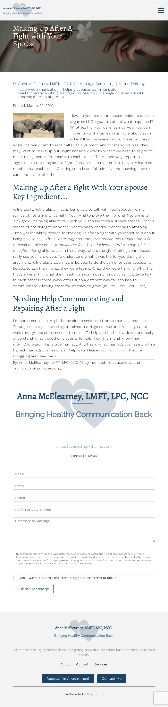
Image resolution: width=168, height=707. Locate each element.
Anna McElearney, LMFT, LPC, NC (46, 84)
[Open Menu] (161, 10)
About (65, 664)
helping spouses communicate (89, 89)
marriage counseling (46, 326)
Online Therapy (132, 84)
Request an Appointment (68, 679)
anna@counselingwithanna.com (84, 446)
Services (101, 664)
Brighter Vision (97, 694)
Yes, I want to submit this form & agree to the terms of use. (68, 578)
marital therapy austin (36, 93)
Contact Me (112, 679)
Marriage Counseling (96, 84)
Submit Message (33, 589)
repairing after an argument (41, 97)
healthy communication (38, 89)
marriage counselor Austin (121, 93)
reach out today (113, 350)
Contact (82, 664)
